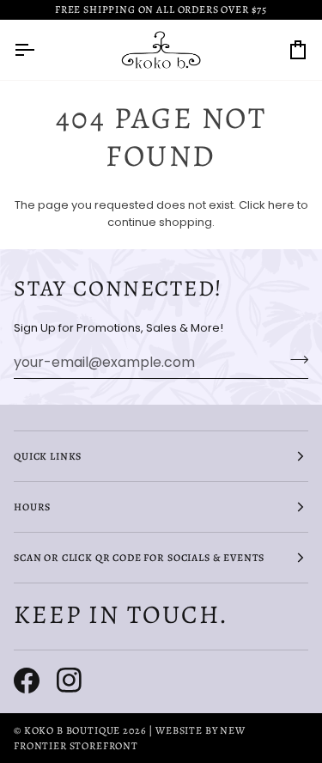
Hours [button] (32, 507)
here (281, 205)
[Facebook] (26, 680)
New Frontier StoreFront (130, 738)
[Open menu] (39, 50)
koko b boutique (72, 730)
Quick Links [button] (48, 456)
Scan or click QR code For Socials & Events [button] (139, 558)
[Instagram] (69, 680)
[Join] (294, 360)
